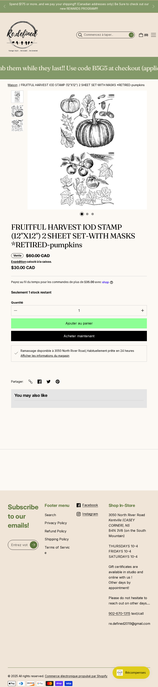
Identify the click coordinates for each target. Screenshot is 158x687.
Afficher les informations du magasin (45, 355)
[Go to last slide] (4, 6)
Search (50, 515)
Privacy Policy (56, 523)
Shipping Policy (57, 539)
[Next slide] (153, 6)
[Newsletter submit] (33, 545)
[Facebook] (39, 381)
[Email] (30, 381)
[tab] (81, 214)
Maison (12, 85)
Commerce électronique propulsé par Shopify (76, 676)
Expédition (18, 261)
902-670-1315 (119, 613)
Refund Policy (55, 531)
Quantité (17, 302)
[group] (17, 97)
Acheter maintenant (79, 336)
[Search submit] (131, 35)
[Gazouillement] (48, 381)
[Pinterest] (57, 381)
